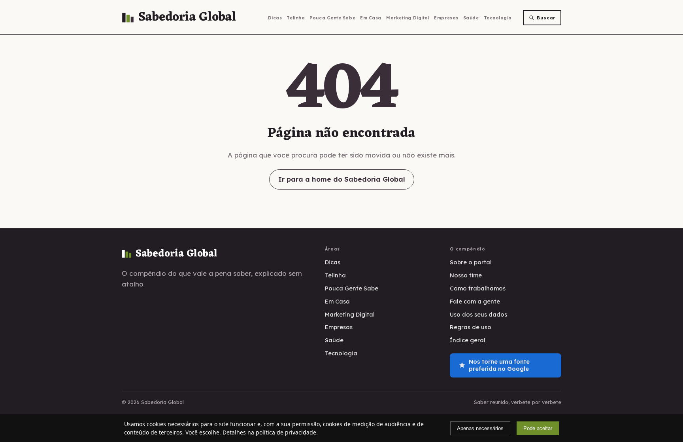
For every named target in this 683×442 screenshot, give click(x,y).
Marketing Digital (407, 18)
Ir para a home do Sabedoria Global (341, 179)
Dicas (275, 18)
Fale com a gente (475, 301)
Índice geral (467, 340)
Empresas (446, 18)
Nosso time (466, 275)
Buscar (546, 18)
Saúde (471, 18)
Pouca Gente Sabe (332, 18)
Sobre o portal (471, 262)
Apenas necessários (480, 428)
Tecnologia (498, 18)
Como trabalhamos (478, 288)
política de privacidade (286, 432)
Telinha (296, 18)
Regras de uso (470, 327)
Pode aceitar (537, 428)
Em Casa (370, 18)
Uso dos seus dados (478, 314)
